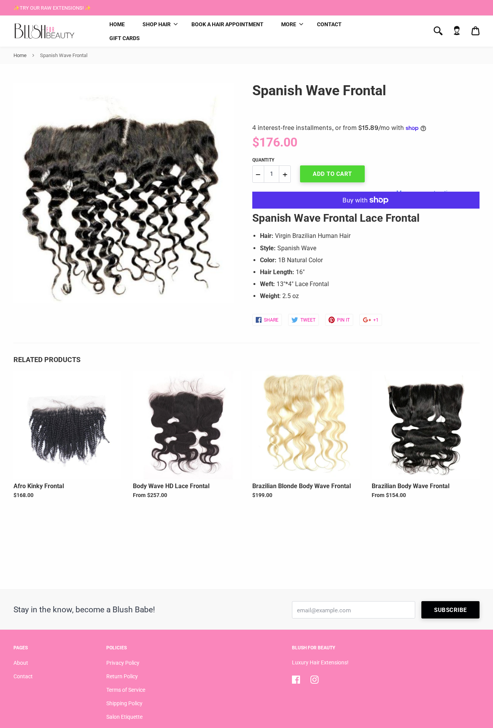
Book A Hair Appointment (227, 24)
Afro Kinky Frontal (38, 486)
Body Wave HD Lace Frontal (171, 486)
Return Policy (122, 676)
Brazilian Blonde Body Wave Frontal (301, 486)
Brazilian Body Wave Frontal (410, 486)
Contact (329, 24)
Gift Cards (124, 38)
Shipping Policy (124, 703)
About (20, 663)
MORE (288, 24)
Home (117, 24)
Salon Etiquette (124, 717)
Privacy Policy (122, 663)
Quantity (263, 160)
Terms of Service (125, 690)
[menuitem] (117, 24)
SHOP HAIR (157, 24)
